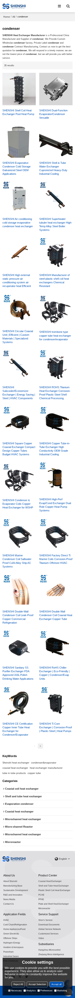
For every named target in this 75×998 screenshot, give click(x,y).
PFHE (41, 899)
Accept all (56, 984)
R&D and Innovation (12, 895)
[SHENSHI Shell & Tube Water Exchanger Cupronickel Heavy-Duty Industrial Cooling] (56, 141)
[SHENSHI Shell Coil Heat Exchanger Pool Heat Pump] (19, 89)
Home (6, 16)
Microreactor (44, 908)
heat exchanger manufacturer (46, 767)
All (13, 16)
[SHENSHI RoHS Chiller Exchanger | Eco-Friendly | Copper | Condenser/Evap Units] (56, 646)
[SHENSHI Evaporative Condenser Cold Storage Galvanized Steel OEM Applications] (19, 141)
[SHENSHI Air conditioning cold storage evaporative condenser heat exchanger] (19, 197)
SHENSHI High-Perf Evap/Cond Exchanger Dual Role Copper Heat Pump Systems (55, 505)
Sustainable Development (15, 890)
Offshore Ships (10, 938)
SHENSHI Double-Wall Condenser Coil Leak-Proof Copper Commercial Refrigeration (17, 617)
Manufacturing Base (12, 886)
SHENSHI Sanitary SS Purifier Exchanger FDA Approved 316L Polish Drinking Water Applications (17, 673)
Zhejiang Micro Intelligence (51, 954)
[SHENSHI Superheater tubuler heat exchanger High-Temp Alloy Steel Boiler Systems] (56, 197)
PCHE (41, 895)
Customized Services (48, 933)
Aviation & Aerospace (13, 947)
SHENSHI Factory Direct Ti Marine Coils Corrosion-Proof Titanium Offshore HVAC (55, 559)
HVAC (6, 920)
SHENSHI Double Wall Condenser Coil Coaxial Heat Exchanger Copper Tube (55, 615)
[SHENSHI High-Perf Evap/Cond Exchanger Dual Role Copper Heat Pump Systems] (56, 478)
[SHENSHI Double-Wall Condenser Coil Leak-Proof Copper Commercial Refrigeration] (19, 590)
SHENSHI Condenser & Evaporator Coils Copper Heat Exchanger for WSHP (17, 504)
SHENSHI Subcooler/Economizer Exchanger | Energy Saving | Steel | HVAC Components (18, 393)
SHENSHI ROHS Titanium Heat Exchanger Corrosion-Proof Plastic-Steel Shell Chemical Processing (54, 393)
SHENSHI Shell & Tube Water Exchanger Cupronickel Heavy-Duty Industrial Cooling (53, 168)
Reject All (18, 984)
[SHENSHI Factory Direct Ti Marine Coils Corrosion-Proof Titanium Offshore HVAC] (56, 534)
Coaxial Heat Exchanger (50, 881)
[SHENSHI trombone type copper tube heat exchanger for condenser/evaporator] (56, 310)
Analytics (31, 990)
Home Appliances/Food (14, 929)
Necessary (16, 990)
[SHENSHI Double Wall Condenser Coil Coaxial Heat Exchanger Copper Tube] (56, 590)
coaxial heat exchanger (15, 767)
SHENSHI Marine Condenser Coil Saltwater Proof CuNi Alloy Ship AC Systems (16, 561)
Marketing (62, 990)
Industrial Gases (11, 956)
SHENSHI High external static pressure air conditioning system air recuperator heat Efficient (16, 280)
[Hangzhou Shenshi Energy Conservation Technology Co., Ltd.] (14, 6)
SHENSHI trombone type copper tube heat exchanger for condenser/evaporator (55, 336)
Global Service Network (49, 929)
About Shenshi (10, 881)
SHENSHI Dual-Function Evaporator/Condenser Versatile (53, 114)
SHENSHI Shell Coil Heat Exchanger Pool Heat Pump (18, 112)
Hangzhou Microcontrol (49, 950)
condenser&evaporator (43, 762)
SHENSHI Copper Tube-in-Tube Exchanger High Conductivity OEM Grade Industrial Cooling (54, 449)
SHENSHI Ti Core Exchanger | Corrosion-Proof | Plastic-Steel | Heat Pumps (55, 727)
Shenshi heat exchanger (15, 762)
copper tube (34, 773)
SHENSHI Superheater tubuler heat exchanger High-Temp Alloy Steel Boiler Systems (55, 224)
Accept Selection (37, 984)
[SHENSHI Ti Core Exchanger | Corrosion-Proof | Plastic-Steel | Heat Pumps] (56, 702)
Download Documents (48, 924)
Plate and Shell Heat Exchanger (53, 904)
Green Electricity (11, 933)
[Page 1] (34, 746)
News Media (9, 899)
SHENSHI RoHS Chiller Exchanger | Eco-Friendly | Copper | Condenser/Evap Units (54, 673)
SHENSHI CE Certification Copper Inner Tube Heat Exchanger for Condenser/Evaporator (17, 729)
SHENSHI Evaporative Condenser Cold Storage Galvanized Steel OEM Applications (16, 168)
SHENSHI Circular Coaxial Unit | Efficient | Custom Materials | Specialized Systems (17, 337)
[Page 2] (40, 746)
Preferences (46, 990)
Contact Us (8, 904)
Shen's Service (45, 920)
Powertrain (8, 952)
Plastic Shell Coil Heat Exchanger (54, 890)
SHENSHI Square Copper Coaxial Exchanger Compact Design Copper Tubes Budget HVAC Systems (18, 449)
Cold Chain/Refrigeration (15, 924)
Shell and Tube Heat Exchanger (53, 886)
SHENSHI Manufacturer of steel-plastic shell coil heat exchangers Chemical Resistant (54, 280)
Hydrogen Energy (11, 943)
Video (41, 938)
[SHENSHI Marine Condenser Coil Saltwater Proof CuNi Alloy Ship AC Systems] (19, 534)
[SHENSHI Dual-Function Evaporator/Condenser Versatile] (56, 89)
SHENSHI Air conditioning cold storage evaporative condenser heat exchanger (17, 223)
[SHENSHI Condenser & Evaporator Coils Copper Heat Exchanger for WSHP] (19, 478)
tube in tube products (14, 773)
